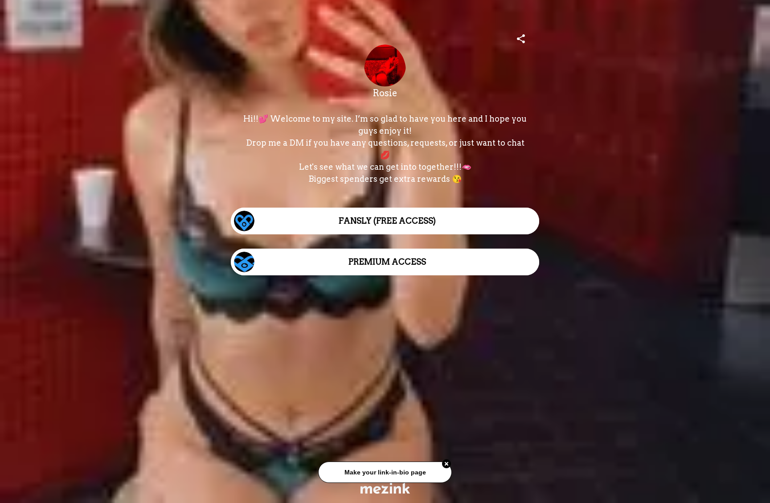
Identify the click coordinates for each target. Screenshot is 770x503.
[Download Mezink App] (385, 488)
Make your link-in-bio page (385, 471)
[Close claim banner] (446, 463)
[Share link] (521, 37)
